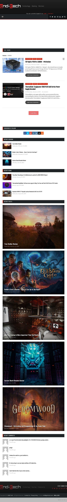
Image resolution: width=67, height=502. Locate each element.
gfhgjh (10, 448)
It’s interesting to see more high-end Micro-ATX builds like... (23, 463)
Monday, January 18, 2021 (18, 177)
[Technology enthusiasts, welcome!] (22, 8)
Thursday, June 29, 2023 (18, 162)
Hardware (29, 59)
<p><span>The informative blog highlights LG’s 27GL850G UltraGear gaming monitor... (29, 440)
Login (44, 13)
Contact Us (27, 495)
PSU (34, 59)
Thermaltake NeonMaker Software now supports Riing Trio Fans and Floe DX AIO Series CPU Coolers (35, 183)
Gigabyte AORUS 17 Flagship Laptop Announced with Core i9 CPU (27, 191)
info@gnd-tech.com (48, 495)
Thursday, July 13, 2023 (10, 337)
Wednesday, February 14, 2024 (19, 146)
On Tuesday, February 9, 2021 (32, 64)
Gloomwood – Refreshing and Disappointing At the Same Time (24, 426)
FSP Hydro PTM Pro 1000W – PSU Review (38, 62)
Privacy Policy (34, 495)
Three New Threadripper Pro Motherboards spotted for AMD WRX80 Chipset (29, 175)
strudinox (44, 64)
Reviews (39, 59)
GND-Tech (10, 495)
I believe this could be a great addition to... (19, 455)
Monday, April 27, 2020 (18, 185)
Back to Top (62, 499)
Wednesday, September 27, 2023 (20, 154)
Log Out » (50, 13)
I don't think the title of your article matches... (19, 471)
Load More (34, 113)
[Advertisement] (33, 35)
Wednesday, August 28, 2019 (19, 193)
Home (4, 55)
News (34, 84)
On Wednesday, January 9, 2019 (33, 92)
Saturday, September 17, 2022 (11, 428)
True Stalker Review (16, 144)
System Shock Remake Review (19, 160)
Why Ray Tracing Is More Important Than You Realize (21, 335)
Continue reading (33, 75)
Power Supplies (42, 84)
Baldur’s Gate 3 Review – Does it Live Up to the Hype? (24, 152)
